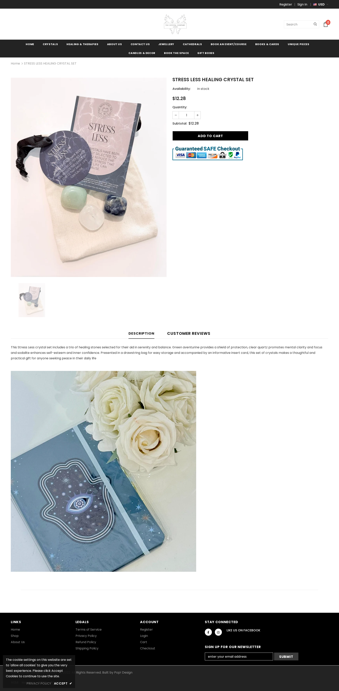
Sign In (302, 4)
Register (285, 4)
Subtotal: (179, 123)
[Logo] (175, 24)
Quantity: (179, 107)
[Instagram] (19, 3)
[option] (89, 177)
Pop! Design (123, 672)
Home (15, 63)
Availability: (181, 88)
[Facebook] (13, 3)
